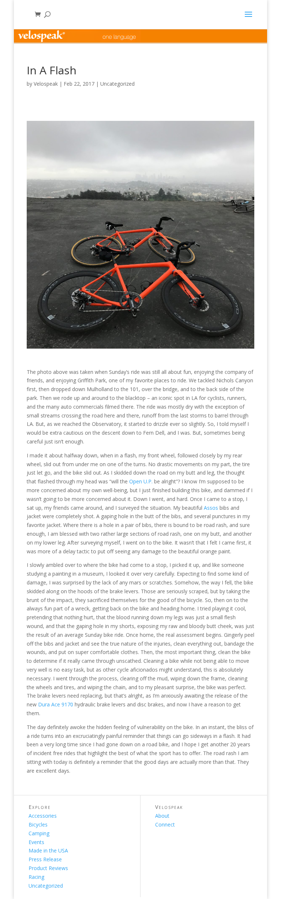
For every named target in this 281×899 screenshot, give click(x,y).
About (162, 815)
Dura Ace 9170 (55, 704)
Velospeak (46, 83)
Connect (165, 824)
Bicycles (38, 824)
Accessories (43, 815)
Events (36, 842)
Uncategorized (117, 83)
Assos (211, 507)
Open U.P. (141, 481)
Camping (39, 833)
